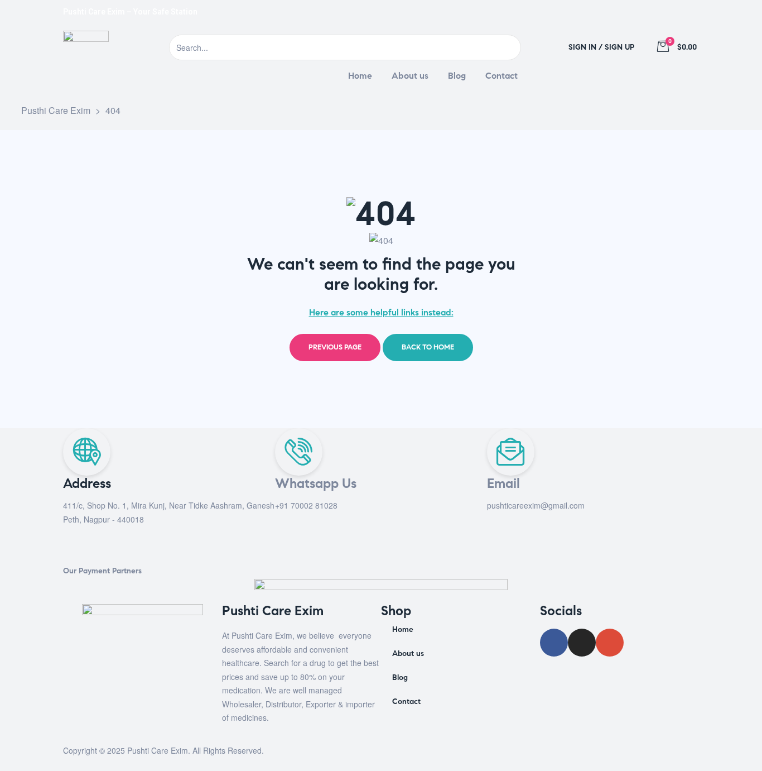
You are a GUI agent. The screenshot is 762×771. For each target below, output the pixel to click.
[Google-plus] (610, 643)
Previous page (334, 347)
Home (402, 629)
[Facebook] (628, 11)
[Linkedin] (687, 11)
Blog (400, 677)
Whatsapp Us (315, 483)
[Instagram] (657, 11)
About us (408, 653)
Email (503, 483)
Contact (406, 701)
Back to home (428, 347)
